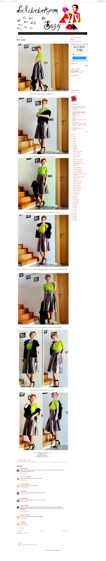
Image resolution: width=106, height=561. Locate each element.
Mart (74, 207)
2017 (73, 140)
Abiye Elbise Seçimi (77, 187)
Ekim (74, 195)
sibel (21, 522)
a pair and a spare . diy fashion (78, 106)
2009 (73, 218)
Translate (80, 72)
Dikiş (51, 33)
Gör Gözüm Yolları (73, 33)
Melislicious (22, 505)
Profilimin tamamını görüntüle (76, 41)
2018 (73, 138)
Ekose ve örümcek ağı (77, 185)
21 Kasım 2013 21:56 (24, 518)
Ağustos (74, 199)
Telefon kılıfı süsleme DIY (78, 181)
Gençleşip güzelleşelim (77, 161)
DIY (43, 33)
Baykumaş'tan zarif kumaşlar (78, 176)
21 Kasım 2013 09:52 (24, 473)
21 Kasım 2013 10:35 (24, 487)
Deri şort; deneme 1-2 (77, 154)
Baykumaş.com (30, 269)
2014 (73, 145)
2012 (73, 213)
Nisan (74, 206)
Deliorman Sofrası (64, 33)
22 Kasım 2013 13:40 (24, 525)
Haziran (74, 202)
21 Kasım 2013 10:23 (24, 480)
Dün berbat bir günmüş (77, 169)
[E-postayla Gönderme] (29, 459)
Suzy (21, 459)
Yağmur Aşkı (75, 192)
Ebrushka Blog (23, 484)
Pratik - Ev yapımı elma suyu (78, 159)
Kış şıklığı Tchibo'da (76, 153)
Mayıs (74, 204)
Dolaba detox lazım (76, 190)
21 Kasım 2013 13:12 (24, 501)
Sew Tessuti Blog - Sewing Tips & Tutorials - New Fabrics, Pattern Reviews (79, 113)
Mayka (21, 491)
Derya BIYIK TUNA (24, 476)
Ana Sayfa (42, 530)
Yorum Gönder (21, 527)
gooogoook (22, 468)
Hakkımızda (30, 33)
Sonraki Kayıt (19, 530)
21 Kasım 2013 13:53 (24, 511)
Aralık (74, 148)
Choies (45, 454)
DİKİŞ (22, 461)
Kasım (74, 149)
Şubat (74, 209)
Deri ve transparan (76, 156)
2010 (73, 216)
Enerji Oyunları (38, 33)
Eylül (74, 197)
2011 (73, 214)
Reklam (24, 33)
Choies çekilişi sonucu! (77, 167)
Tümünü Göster (85, 131)
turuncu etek (34, 327)
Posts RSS (81, 33)
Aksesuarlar (56, 33)
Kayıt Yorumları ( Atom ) (24, 532)
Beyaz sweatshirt (76, 193)
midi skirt (32, 461)
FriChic (73, 118)
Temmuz (75, 200)
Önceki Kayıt (64, 530)
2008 (73, 219)
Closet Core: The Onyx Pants (77, 115)
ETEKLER (25, 461)
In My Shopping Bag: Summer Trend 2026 (79, 119)
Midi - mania (75, 165)
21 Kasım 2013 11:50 (24, 494)
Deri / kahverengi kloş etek (78, 172)
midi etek (29, 461)
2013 (73, 146)
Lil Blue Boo (74, 122)
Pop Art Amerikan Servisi (77, 188)
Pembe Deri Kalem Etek (77, 151)
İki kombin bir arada (77, 183)
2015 (73, 143)
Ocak (74, 211)
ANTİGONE (22, 498)
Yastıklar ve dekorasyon (77, 170)
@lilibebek (73, 92)
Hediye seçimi (75, 180)
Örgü (47, 33)
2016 (73, 141)
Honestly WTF (75, 127)
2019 (73, 136)
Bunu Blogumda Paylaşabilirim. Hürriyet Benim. (79, 164)
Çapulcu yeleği (76, 178)
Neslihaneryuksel (23, 515)
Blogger (47, 550)
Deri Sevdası (75, 158)
